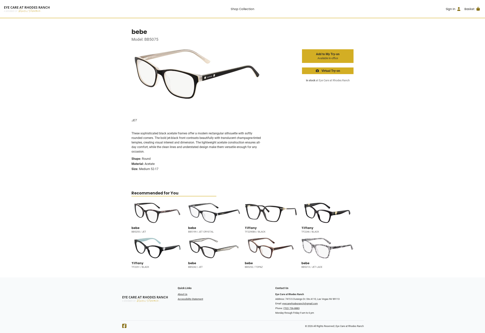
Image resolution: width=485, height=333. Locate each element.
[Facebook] (124, 326)
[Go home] (63, 9)
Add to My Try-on (328, 56)
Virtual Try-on (330, 71)
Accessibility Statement (190, 299)
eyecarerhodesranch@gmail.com (300, 303)
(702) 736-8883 (291, 308)
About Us (182, 294)
